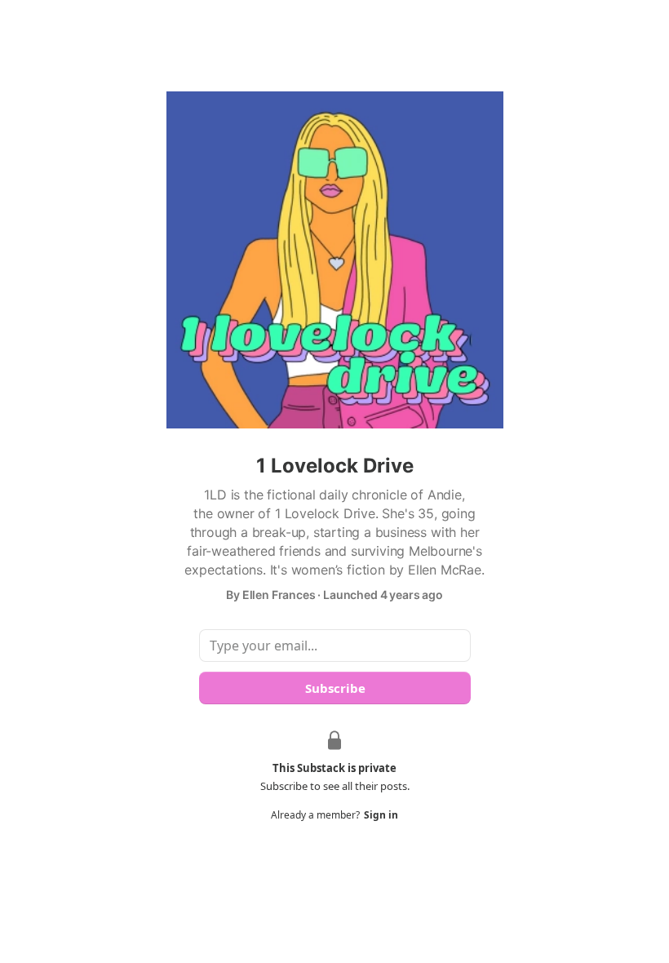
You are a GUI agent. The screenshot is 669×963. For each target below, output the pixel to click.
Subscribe (334, 688)
